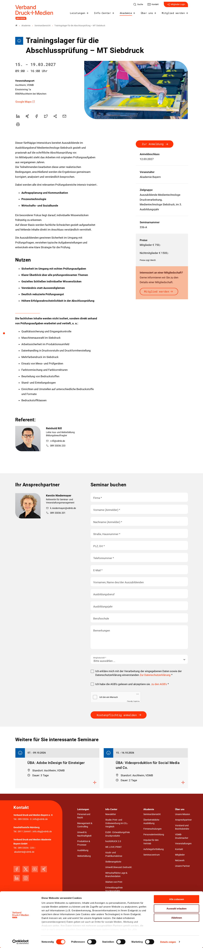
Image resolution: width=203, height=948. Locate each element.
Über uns (147, 13)
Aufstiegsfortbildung (153, 849)
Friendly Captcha (133, 701)
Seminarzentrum (151, 854)
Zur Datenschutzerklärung (155, 675)
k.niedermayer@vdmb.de (63, 508)
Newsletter (110, 814)
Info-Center (102, 13)
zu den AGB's (159, 684)
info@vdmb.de (40, 819)
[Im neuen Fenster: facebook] (16, 869)
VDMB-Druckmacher (181, 836)
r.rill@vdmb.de (57, 441)
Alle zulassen (176, 899)
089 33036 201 (57, 512)
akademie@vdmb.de (24, 852)
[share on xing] (27, 116)
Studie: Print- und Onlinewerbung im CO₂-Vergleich (116, 823)
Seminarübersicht (152, 814)
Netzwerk (179, 860)
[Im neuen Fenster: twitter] (26, 869)
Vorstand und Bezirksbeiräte (182, 827)
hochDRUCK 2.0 (113, 841)
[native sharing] (55, 116)
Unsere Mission (182, 814)
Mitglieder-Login (178, 4)
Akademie (126, 13)
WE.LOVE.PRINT (113, 847)
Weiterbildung (84, 856)
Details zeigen (168, 941)
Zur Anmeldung (153, 144)
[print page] (18, 124)
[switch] (91, 941)
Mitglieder (180, 854)
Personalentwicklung (153, 834)
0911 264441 (24, 831)
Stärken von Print (113, 882)
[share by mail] (64, 116)
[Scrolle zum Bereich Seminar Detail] (5, 334)
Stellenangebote (113, 861)
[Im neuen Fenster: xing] (44, 869)
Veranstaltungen (183, 843)
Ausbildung (82, 850)
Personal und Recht (83, 816)
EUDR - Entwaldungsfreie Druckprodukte (117, 834)
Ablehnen (176, 917)
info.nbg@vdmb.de (42, 831)
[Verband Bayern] (16, 25)
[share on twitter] (46, 116)
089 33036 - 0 (24, 819)
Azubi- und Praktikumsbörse (113, 854)
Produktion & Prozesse (83, 843)
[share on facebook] (36, 116)
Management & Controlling (84, 825)
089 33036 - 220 (26, 847)
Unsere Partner (182, 866)
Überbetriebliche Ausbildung (151, 822)
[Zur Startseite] (34, 12)
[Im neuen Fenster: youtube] (35, 869)
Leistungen (77, 13)
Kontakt (179, 849)
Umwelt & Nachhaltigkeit (84, 834)
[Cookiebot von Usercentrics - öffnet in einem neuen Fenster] (20, 941)
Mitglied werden (173, 13)
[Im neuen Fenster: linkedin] (16, 878)
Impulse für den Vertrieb (151, 842)
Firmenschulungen (152, 829)
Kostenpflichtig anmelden (117, 715)
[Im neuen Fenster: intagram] (26, 878)
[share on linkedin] (18, 116)
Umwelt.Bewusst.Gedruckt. (118, 867)
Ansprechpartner (183, 820)
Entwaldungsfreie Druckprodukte (114, 889)
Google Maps (23, 101)
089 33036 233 (57, 445)
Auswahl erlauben (177, 908)
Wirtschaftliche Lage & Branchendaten (116, 875)
